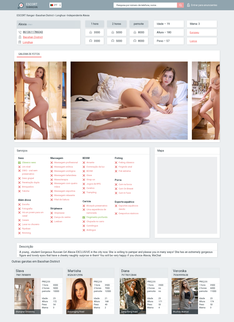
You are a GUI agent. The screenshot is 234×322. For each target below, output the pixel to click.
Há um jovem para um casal (33, 214)
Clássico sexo (29, 162)
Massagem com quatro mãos (65, 185)
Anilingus (91, 230)
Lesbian (58, 221)
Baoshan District (45, 15)
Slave (89, 175)
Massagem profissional (66, 162)
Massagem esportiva (64, 191)
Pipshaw (26, 228)
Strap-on (91, 179)
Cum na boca (125, 184)
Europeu (194, 32)
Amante (90, 162)
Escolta (25, 204)
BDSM (90, 171)
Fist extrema (125, 171)
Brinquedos (28, 186)
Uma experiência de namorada (96, 211)
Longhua (60, 15)
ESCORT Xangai (25, 15)
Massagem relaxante (64, 195)
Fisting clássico (126, 162)
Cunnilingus (92, 225)
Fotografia (27, 208)
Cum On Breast (126, 188)
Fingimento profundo (97, 217)
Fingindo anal (125, 166)
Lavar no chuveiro (30, 224)
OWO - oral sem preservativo (30, 172)
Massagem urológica (64, 171)
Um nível (26, 166)
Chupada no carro (95, 221)
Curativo (91, 188)
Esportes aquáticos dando (128, 207)
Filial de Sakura (61, 199)
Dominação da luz (95, 166)
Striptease (59, 213)
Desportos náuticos (128, 213)
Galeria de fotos (29, 54)
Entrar (204, 5)
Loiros (193, 41)
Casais (25, 220)
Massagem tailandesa (65, 175)
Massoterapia (61, 179)
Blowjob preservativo (97, 205)
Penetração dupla (30, 182)
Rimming (26, 233)
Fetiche (25, 191)
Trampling (91, 192)
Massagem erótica (63, 166)
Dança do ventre (62, 217)
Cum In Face (125, 193)
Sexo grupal (28, 178)
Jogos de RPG (94, 184)
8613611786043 (33, 32)
